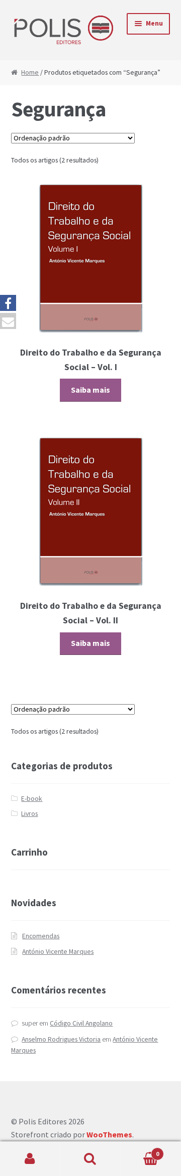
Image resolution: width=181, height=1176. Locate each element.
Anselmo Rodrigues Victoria (61, 1039)
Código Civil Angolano (81, 1023)
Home (30, 72)
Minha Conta (30, 1159)
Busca (90, 1159)
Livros (29, 813)
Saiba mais (90, 390)
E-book (31, 798)
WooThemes (109, 1134)
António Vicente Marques (58, 951)
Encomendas (40, 936)
